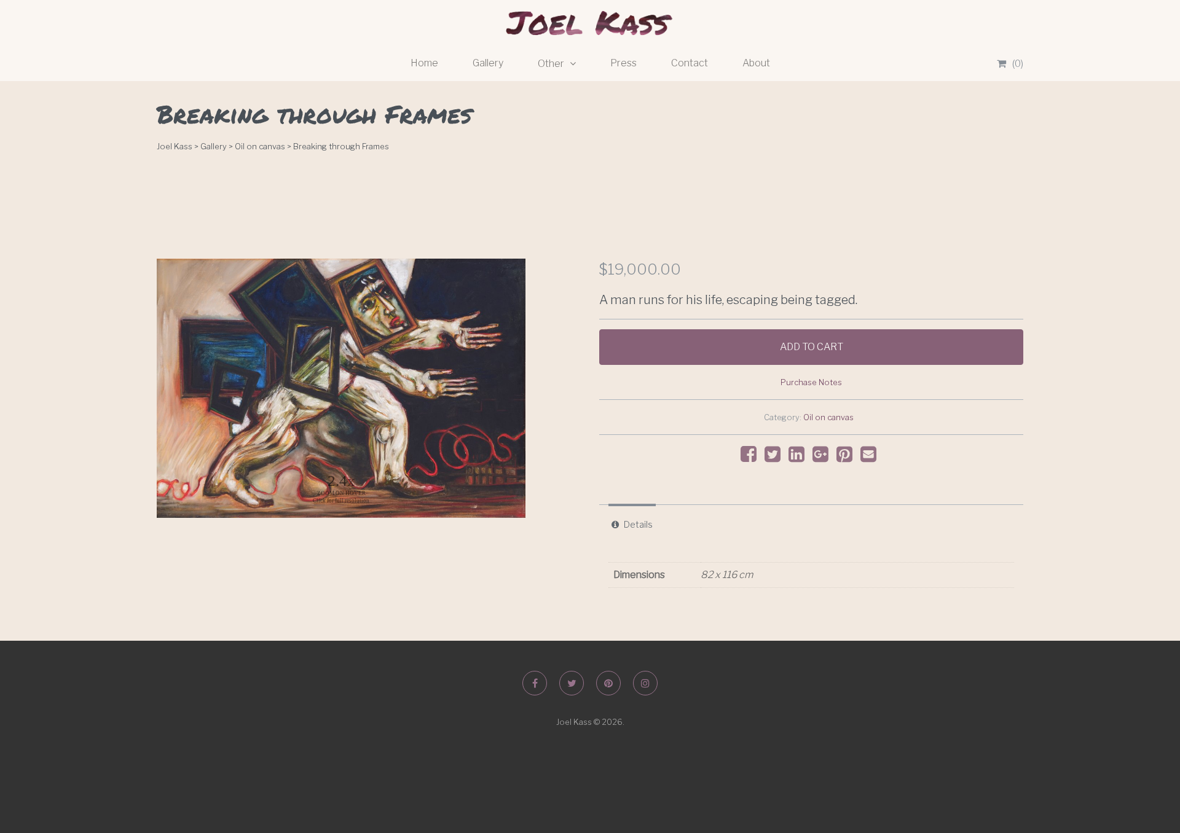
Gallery (488, 63)
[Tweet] (776, 457)
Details (638, 524)
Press (623, 63)
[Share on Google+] (823, 457)
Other (552, 63)
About (756, 63)
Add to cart (811, 347)
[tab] (632, 524)
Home (424, 63)
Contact (689, 63)
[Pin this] (847, 457)
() (1017, 63)
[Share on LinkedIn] (800, 457)
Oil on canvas (828, 417)
